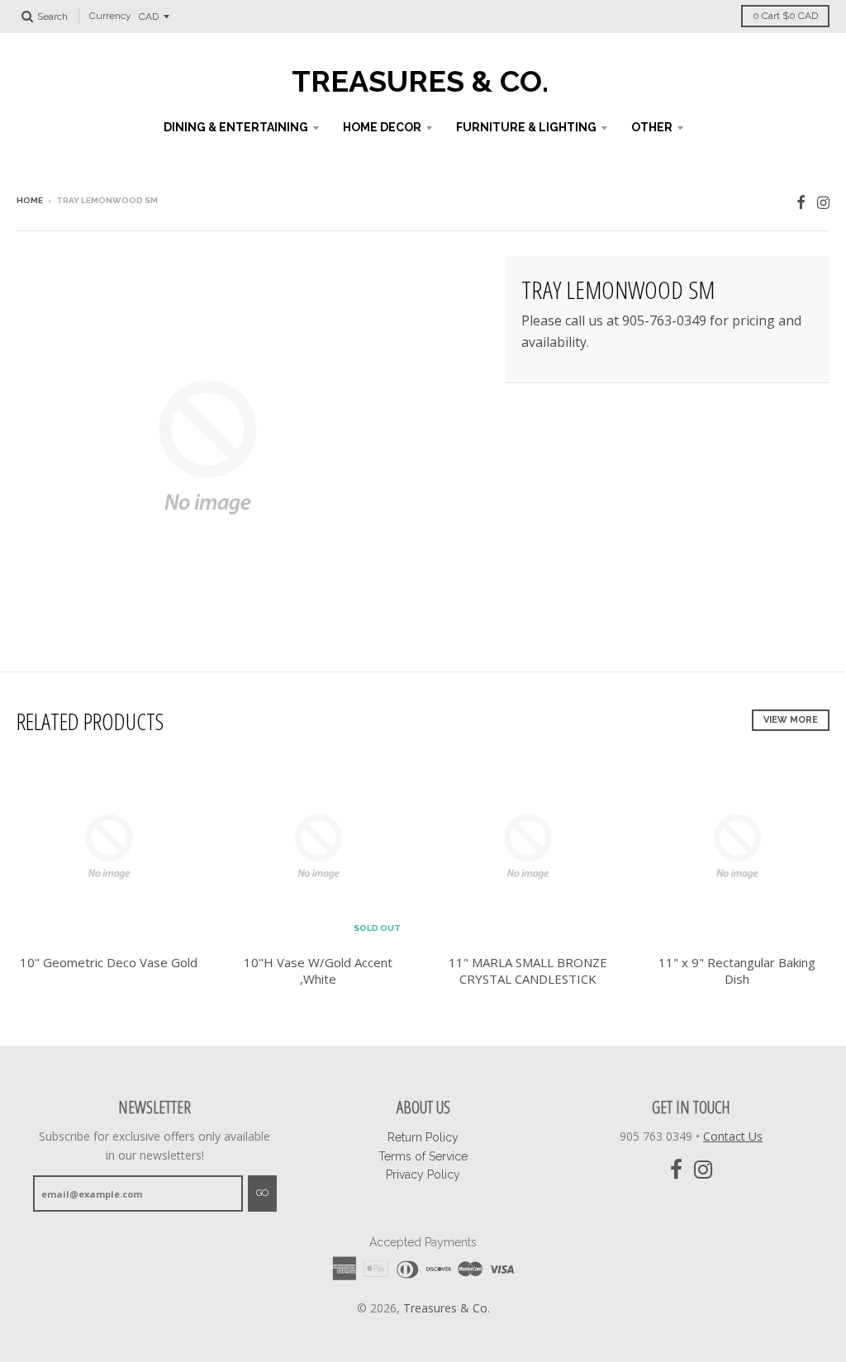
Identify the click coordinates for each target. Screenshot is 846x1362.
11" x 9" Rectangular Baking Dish (736, 971)
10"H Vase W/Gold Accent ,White (318, 971)
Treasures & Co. (420, 81)
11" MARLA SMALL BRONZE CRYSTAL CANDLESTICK (528, 971)
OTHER (652, 127)
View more (790, 719)
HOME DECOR (382, 127)
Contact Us (733, 1136)
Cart (785, 15)
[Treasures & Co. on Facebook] (801, 202)
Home (30, 200)
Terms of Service (423, 1156)
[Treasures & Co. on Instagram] (823, 202)
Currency (110, 16)
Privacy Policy (423, 1174)
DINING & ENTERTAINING (236, 127)
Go (262, 1193)
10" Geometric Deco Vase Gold (108, 962)
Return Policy (423, 1137)
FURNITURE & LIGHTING (526, 127)
